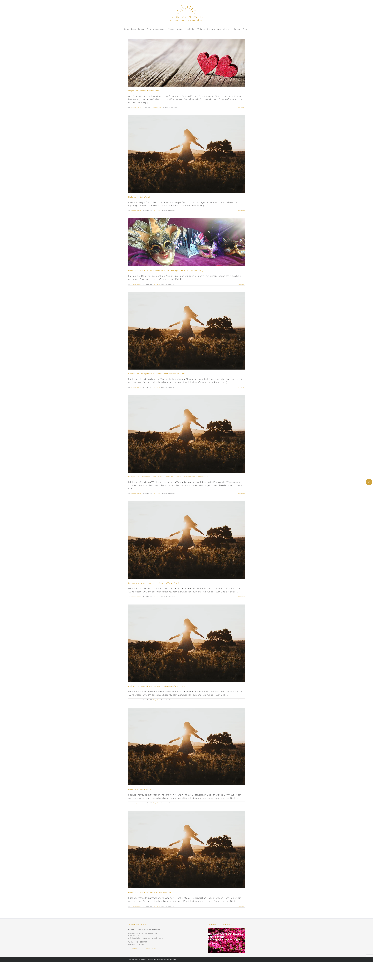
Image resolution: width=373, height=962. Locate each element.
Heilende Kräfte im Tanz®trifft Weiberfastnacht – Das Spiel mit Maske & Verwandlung (165, 271)
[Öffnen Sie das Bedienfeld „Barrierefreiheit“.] (369, 482)
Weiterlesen (241, 107)
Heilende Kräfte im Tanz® (139, 197)
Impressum (151, 959)
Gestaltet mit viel (169, 959)
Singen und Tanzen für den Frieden (143, 91)
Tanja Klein (156, 210)
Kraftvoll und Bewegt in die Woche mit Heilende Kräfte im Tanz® (156, 374)
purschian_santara (136, 107)
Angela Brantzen (156, 107)
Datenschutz (159, 959)
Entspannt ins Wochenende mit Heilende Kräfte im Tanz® (153, 583)
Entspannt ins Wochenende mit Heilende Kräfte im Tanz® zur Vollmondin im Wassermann (168, 477)
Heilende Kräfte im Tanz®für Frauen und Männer (149, 892)
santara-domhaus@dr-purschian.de (142, 948)
